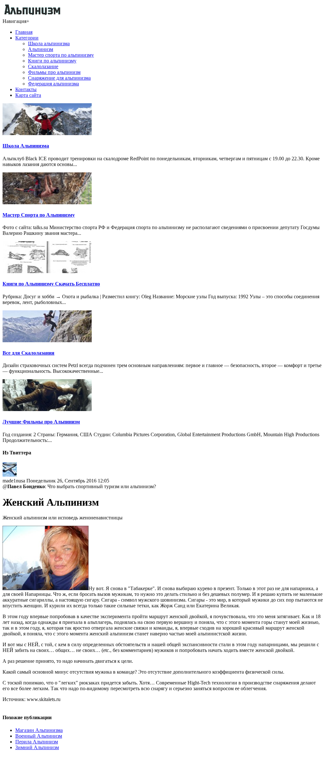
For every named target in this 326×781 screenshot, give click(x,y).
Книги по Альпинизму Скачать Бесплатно (51, 283)
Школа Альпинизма (26, 145)
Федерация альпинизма (53, 83)
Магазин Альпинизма (39, 730)
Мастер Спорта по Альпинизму (39, 215)
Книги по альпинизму (52, 60)
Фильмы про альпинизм (54, 72)
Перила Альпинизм (36, 741)
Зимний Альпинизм (37, 747)
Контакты (26, 89)
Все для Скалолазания (28, 353)
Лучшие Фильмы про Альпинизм (41, 421)
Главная (23, 32)
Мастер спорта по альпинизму (61, 55)
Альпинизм (40, 49)
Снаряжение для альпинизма (59, 78)
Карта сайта (28, 95)
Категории (27, 37)
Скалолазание (43, 66)
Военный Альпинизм (38, 736)
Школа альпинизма (49, 43)
